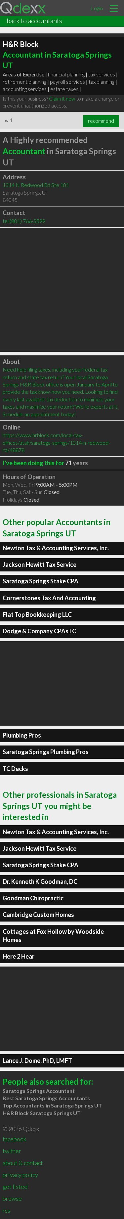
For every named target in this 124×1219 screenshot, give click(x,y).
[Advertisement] (62, 290)
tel (24, 221)
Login (97, 8)
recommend (101, 121)
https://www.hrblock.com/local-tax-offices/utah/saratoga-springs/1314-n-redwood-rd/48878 (56, 442)
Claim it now (62, 99)
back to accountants (34, 20)
